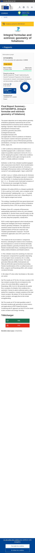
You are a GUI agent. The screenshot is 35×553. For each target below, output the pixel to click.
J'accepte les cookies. (17, 546)
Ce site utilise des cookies (11, 540)
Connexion (19, 7)
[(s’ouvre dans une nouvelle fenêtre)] (7, 6)
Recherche (28, 7)
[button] (24, 7)
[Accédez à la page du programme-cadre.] (17, 29)
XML (19, 320)
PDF (19, 325)
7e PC (5, 17)
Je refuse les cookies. (17, 550)
